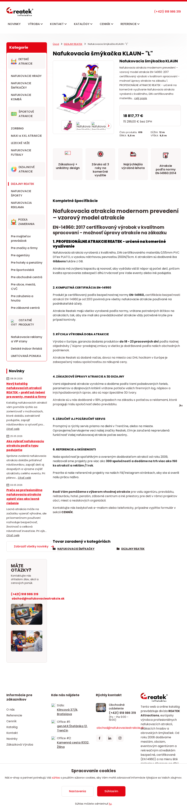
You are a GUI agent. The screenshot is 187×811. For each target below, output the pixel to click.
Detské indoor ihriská (26, 349)
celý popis (140, 98)
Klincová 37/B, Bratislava (67, 712)
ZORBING (17, 128)
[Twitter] (109, 738)
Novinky (12, 739)
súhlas (56, 777)
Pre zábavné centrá (25, 308)
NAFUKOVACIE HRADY (26, 76)
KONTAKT (57, 24)
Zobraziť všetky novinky (31, 546)
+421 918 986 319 (167, 11)
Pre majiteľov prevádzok (21, 238)
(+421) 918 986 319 (24, 594)
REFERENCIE (129, 24)
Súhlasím (111, 791)
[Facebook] (99, 738)
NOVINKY (14, 24)
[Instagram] (120, 738)
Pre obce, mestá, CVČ (23, 286)
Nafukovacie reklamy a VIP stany (26, 339)
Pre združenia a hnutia (22, 298)
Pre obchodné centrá (26, 277)
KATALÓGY (82, 24)
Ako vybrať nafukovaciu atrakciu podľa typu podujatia (25, 445)
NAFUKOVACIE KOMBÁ (21, 97)
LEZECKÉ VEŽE (20, 143)
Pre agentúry (20, 255)
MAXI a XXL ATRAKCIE (26, 136)
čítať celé (13, 429)
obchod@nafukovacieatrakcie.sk (38, 598)
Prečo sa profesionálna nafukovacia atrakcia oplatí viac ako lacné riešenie (24, 496)
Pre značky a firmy (24, 248)
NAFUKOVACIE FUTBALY (21, 152)
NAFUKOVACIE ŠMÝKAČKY (21, 85)
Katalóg (12, 727)
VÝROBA (34, 24)
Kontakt (12, 733)
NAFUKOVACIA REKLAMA (21, 205)
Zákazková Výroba (19, 744)
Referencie (14, 715)
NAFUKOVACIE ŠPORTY (21, 193)
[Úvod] (19, 11)
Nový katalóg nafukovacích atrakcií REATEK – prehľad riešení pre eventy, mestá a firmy (26, 390)
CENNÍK (105, 24)
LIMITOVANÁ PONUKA (26, 356)
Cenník (11, 721)
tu (110, 804)
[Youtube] (130, 738)
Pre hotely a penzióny (26, 262)
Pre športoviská (22, 270)
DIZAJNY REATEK (22, 184)
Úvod (56, 44)
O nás (10, 709)
